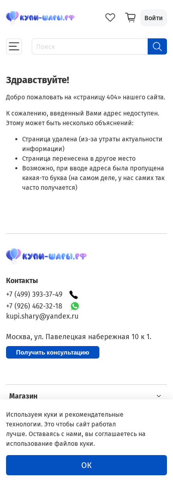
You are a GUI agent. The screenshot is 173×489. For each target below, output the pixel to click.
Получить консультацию (52, 352)
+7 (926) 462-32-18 (34, 306)
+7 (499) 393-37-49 (34, 294)
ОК (86, 465)
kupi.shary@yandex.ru (42, 316)
